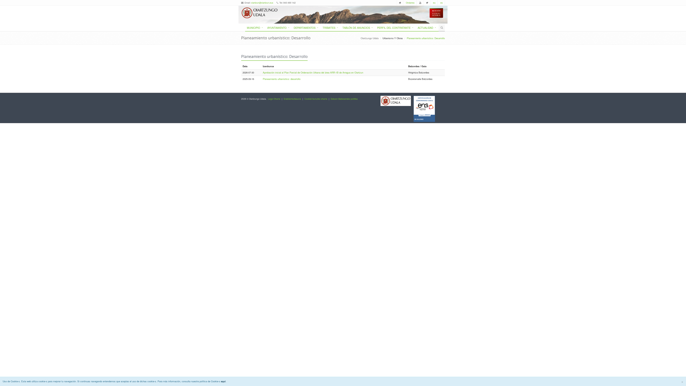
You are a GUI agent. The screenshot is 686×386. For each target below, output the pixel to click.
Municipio (253, 27)
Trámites (329, 27)
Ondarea (410, 2)
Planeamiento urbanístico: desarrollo (281, 79)
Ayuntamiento (277, 27)
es (441, 2)
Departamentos (304, 27)
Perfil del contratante (394, 27)
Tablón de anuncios (356, 27)
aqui (223, 381)
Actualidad (425, 27)
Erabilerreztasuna (292, 98)
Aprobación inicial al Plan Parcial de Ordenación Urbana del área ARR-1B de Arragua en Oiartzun (313, 72)
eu (434, 2)
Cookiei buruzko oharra (315, 98)
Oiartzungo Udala (370, 38)
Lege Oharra (274, 98)
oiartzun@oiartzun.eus (262, 2)
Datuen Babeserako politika (344, 98)
